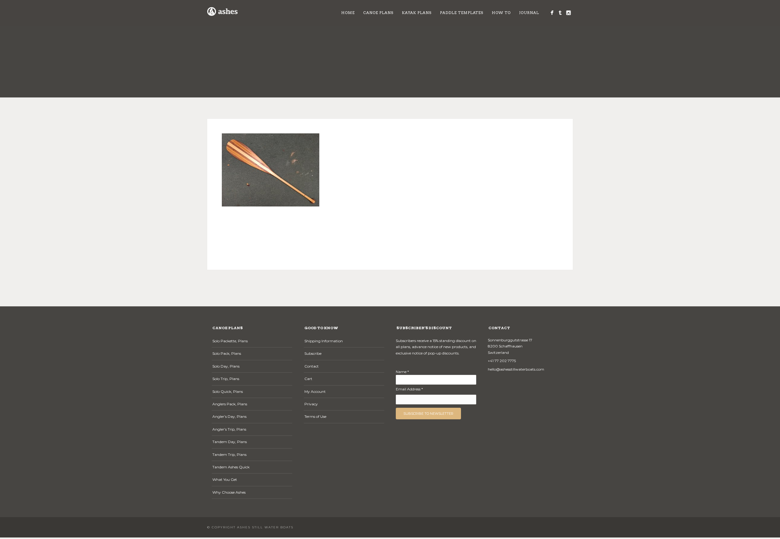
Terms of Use (315, 416)
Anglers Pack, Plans (229, 404)
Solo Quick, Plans (227, 391)
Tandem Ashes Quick (231, 467)
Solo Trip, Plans (225, 378)
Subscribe (312, 353)
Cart (308, 378)
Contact (311, 366)
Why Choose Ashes (229, 492)
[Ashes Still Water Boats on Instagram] (568, 12)
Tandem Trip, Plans (229, 454)
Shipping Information (323, 341)
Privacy (311, 404)
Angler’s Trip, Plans (229, 429)
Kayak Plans (416, 12)
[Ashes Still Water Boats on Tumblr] (560, 12)
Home (348, 12)
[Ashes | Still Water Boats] (552, 12)
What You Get (224, 479)
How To (501, 12)
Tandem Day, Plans (229, 441)
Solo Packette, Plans (230, 341)
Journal (529, 12)
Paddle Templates (461, 12)
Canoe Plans (378, 12)
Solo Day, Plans (225, 366)
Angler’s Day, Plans (229, 416)
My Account (315, 391)
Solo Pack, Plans (226, 353)
